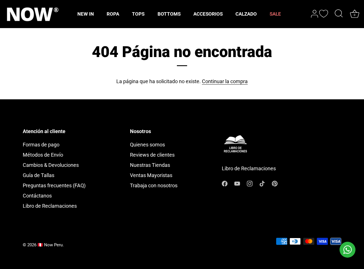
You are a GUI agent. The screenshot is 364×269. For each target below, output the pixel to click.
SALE (275, 14)
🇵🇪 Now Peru (50, 244)
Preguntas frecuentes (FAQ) (54, 185)
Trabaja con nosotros (153, 185)
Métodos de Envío (43, 155)
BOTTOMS (169, 14)
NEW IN (85, 14)
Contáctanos (37, 196)
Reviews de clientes (152, 155)
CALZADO (246, 14)
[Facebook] (225, 183)
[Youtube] (237, 183)
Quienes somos (147, 145)
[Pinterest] (275, 183)
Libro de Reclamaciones (50, 206)
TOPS (138, 14)
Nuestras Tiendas (150, 165)
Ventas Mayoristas (151, 175)
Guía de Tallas (38, 175)
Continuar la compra (225, 81)
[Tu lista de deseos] (323, 13)
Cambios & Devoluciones (51, 165)
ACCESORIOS (208, 14)
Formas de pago (41, 145)
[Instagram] (250, 183)
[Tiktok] (262, 183)
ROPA (113, 14)
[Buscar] (338, 14)
